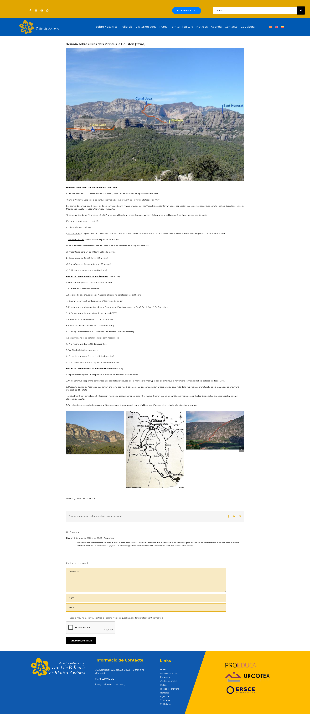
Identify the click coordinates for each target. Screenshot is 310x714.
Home (163, 669)
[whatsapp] (47, 10)
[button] (68, 449)
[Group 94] (39, 21)
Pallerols (165, 677)
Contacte (165, 700)
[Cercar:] (255, 10)
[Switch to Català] (270, 27)
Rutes (163, 684)
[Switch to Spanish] (283, 27)
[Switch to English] (277, 27)
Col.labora (165, 704)
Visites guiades (168, 681)
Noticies (164, 692)
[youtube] (42, 10)
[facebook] (30, 10)
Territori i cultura (169, 688)
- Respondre (108, 538)
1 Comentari (89, 498)
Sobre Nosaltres (169, 673)
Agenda (164, 696)
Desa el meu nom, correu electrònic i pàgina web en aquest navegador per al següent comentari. (116, 618)
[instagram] (36, 10)
